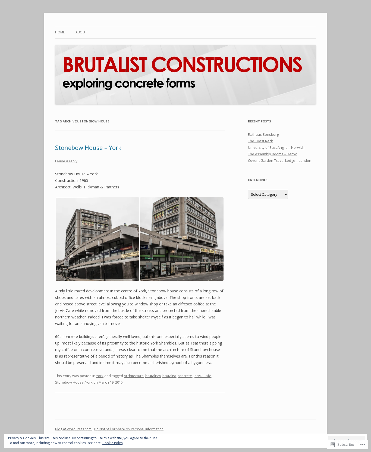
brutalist (169, 375)
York (99, 375)
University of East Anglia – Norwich (276, 147)
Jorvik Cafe (202, 375)
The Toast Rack (260, 140)
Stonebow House (69, 382)
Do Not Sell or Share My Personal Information (129, 429)
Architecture (134, 375)
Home (60, 32)
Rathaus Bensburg (263, 134)
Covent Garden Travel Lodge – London (279, 160)
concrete (185, 375)
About (81, 32)
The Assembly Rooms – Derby (272, 153)
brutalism (153, 375)
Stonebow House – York (88, 147)
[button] (97, 239)
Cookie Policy (112, 443)
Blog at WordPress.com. (73, 429)
